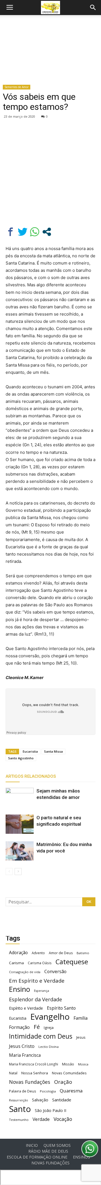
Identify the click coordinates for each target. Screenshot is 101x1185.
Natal (13, 1073)
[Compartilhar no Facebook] (10, 232)
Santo (20, 1109)
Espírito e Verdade (26, 1008)
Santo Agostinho (21, 758)
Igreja (49, 1027)
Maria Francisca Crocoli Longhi (33, 1064)
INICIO (32, 1145)
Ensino (19, 989)
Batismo (83, 953)
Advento (38, 953)
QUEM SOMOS (57, 1145)
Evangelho (50, 1017)
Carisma (16, 962)
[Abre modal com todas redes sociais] (47, 232)
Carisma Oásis (40, 963)
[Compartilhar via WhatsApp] (35, 232)
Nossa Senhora (34, 1072)
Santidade (61, 1099)
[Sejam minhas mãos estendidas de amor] (20, 797)
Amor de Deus (61, 953)
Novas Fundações (29, 1082)
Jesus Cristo (22, 1046)
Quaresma (71, 1091)
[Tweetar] (22, 232)
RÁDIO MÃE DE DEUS (48, 1151)
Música (83, 1064)
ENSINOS (81, 1157)
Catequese (72, 962)
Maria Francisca (25, 1055)
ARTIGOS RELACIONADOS (31, 776)
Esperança (41, 991)
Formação (19, 1027)
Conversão (55, 972)
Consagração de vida (24, 972)
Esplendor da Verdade (35, 999)
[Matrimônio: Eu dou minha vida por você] (20, 851)
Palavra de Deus (22, 1091)
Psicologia (48, 1091)
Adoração (18, 953)
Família (81, 1018)
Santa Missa (53, 751)
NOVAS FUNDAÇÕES (50, 1162)
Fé (37, 1027)
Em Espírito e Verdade (37, 980)
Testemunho (19, 1120)
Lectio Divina (48, 1047)
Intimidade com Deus (40, 1036)
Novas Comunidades (69, 1073)
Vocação (63, 1119)
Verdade (41, 1119)
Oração (63, 1082)
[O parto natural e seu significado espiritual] (20, 824)
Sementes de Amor (16, 87)
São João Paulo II (50, 1110)
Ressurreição (18, 1100)
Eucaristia (30, 751)
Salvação (40, 1099)
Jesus (81, 1037)
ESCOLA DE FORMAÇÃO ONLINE (37, 1157)
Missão (68, 1064)
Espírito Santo (61, 1008)
